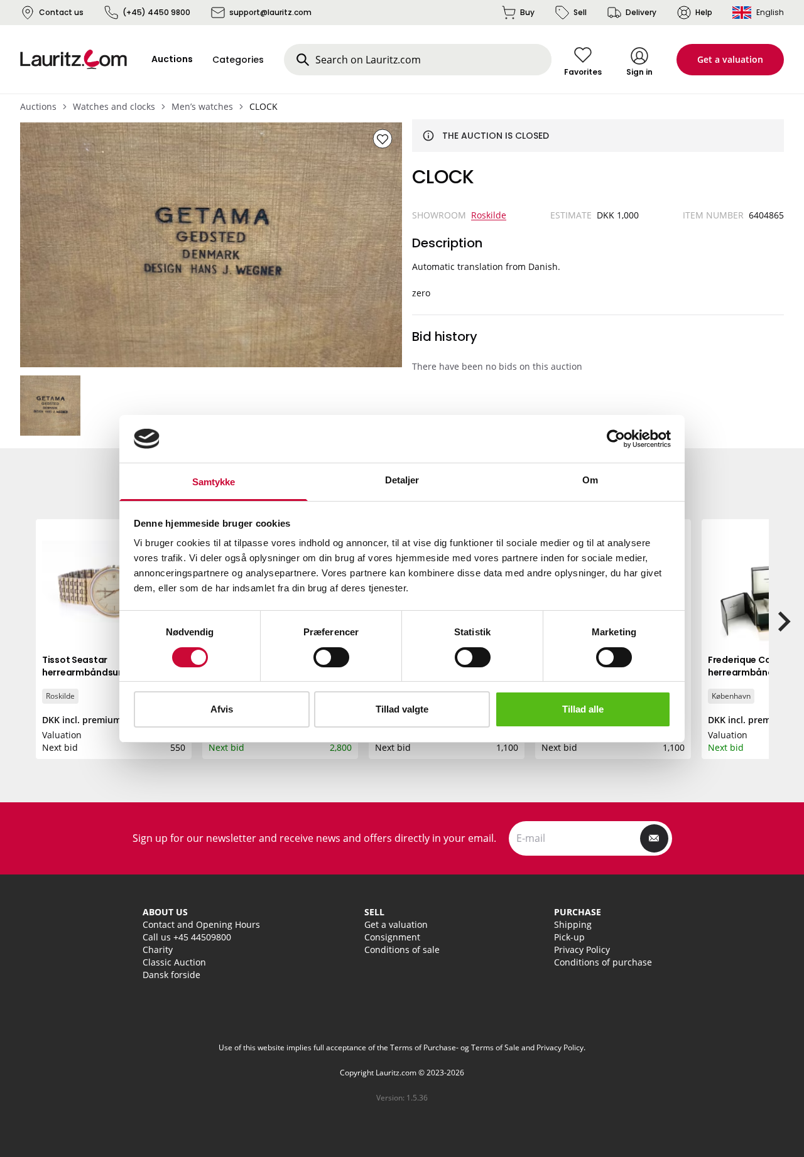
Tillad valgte (402, 709)
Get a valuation (730, 59)
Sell (580, 12)
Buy (527, 12)
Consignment (392, 937)
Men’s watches (202, 106)
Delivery (641, 12)
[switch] (331, 657)
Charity (158, 949)
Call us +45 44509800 (187, 937)
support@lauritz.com (270, 12)
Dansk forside (171, 975)
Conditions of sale (402, 949)
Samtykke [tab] (214, 481)
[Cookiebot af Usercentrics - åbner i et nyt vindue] (616, 438)
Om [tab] (590, 480)
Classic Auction (174, 962)
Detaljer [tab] (402, 480)
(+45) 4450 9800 (156, 12)
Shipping (573, 924)
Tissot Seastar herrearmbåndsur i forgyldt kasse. (103, 672)
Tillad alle (583, 709)
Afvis (221, 709)
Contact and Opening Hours (201, 924)
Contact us (61, 12)
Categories (238, 59)
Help (703, 12)
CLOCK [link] (263, 106)
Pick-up (569, 937)
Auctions (38, 106)
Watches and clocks (114, 106)
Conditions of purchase (603, 962)
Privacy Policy (582, 949)
